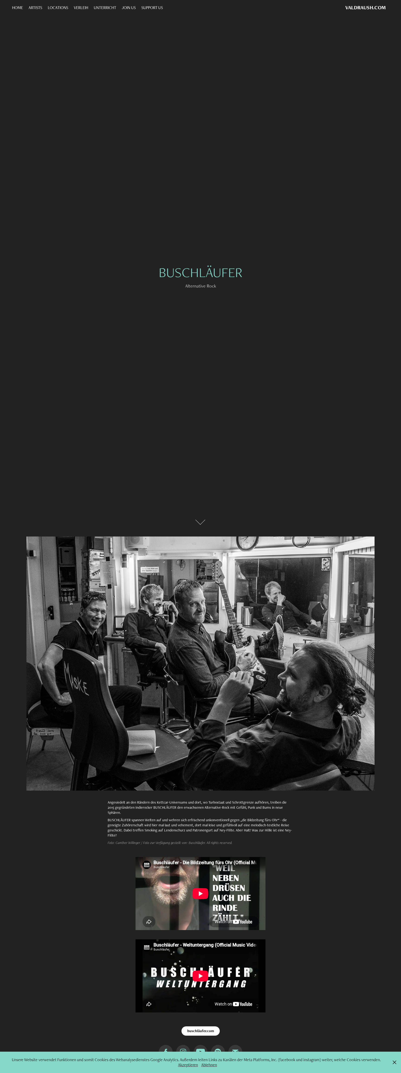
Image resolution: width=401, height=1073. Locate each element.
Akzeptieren (188, 1064)
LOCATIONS (58, 7)
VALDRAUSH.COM (365, 7)
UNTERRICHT (105, 7)
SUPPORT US (152, 7)
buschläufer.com (200, 1030)
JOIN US (129, 7)
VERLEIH (81, 7)
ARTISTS (35, 7)
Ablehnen (209, 1064)
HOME (17, 7)
